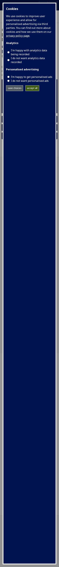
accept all (32, 88)
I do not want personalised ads (30, 81)
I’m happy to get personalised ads (31, 77)
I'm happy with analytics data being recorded (29, 52)
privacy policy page (18, 35)
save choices (14, 88)
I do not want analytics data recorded (28, 60)
